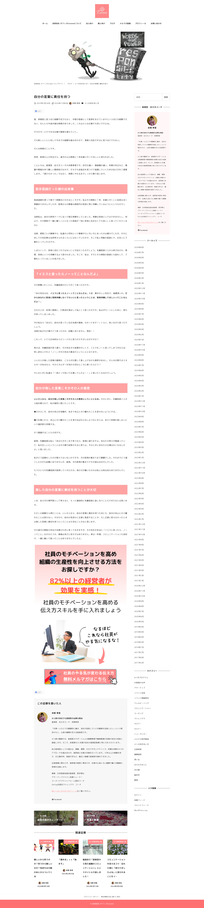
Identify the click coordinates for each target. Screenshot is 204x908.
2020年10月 (139, 596)
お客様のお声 (139, 682)
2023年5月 (139, 437)
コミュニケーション (142, 708)
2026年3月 (139, 273)
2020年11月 (139, 591)
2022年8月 (139, 483)
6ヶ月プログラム (141, 677)
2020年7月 (139, 611)
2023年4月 (139, 442)
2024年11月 (139, 345)
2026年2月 (139, 278)
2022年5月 (139, 498)
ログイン (138, 795)
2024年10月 (139, 350)
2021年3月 (139, 570)
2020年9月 (139, 601)
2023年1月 (139, 457)
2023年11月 (139, 406)
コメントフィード (141, 805)
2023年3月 (139, 447)
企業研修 (138, 749)
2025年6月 (139, 319)
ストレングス (139, 718)
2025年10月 (139, 298)
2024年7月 (139, 365)
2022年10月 (139, 473)
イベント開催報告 (141, 698)
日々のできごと (140, 765)
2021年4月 (139, 565)
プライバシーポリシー (92, 897)
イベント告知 (139, 693)
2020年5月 (139, 621)
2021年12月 (139, 524)
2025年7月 (139, 314)
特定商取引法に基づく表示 (110, 897)
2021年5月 (139, 560)
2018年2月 (139, 642)
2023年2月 (139, 452)
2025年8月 (139, 309)
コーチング (138, 713)
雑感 (136, 780)
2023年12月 (139, 401)
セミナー (138, 723)
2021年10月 (139, 534)
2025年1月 (139, 339)
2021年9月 (139, 539)
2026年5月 (139, 263)
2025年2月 (139, 334)
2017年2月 (139, 663)
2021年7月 (139, 550)
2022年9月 (139, 478)
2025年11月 (139, 293)
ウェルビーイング (141, 703)
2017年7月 (139, 652)
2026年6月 (139, 257)
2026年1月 (139, 283)
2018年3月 (139, 637)
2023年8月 (139, 422)
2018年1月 (139, 647)
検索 (166, 97)
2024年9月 (139, 355)
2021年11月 (139, 529)
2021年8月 (139, 545)
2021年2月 (139, 575)
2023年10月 (139, 411)
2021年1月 (139, 580)
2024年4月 (139, 380)
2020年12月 (139, 586)
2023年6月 (139, 432)
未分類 (137, 770)
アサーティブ (139, 688)
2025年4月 (139, 329)
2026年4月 (139, 268)
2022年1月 (139, 519)
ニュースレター (140, 734)
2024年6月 (139, 370)
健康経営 (138, 754)
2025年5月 (139, 324)
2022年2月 (139, 514)
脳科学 (137, 775)
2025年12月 (139, 288)
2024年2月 (139, 391)
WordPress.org (140, 810)
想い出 (137, 759)
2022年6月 (139, 493)
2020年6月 (139, 616)
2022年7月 (139, 488)
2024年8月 (139, 360)
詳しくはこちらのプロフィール (64, 791)
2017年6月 (139, 657)
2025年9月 (139, 304)
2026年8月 (139, 247)
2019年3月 (139, 632)
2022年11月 (139, 468)
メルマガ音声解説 (141, 739)
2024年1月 (139, 396)
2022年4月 (139, 504)
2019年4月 (139, 627)
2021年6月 (139, 555)
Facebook (58, 799)
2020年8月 (139, 606)
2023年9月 (139, 416)
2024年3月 (139, 386)
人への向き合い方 (92, 103)
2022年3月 (139, 509)
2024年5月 (139, 375)
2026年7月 (139, 252)
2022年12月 (139, 463)
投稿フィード (139, 800)
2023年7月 (139, 427)
